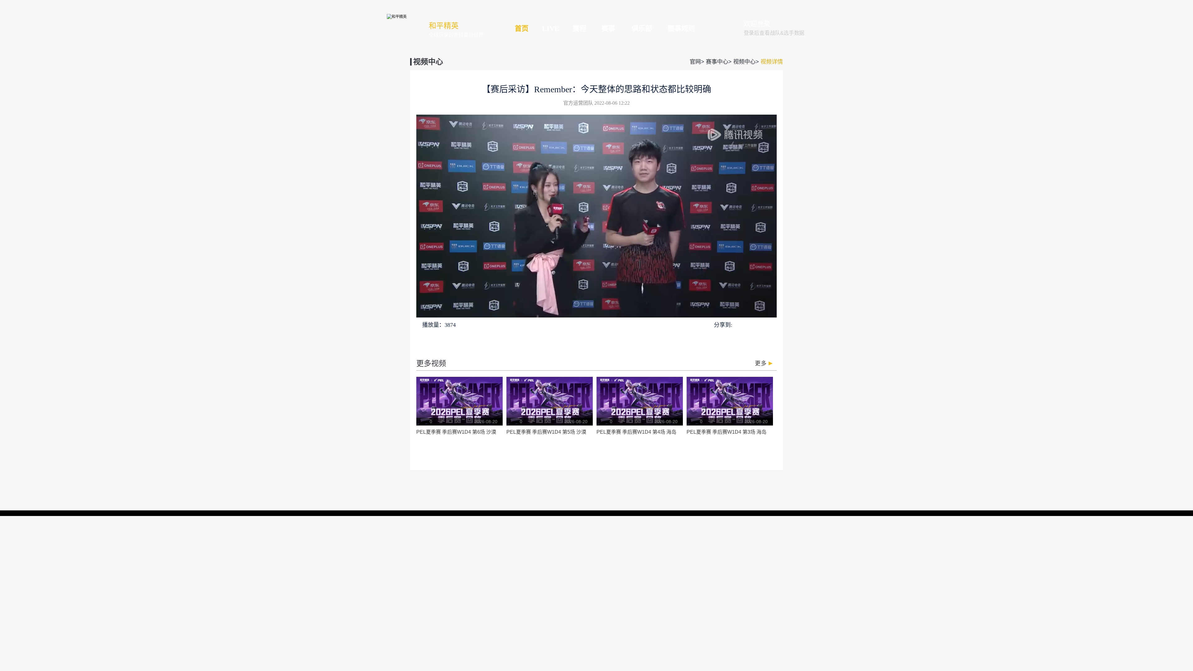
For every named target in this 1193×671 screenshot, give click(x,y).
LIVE (550, 28)
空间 (760, 324)
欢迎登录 (757, 24)
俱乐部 (642, 28)
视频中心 (744, 62)
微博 (771, 324)
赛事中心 (717, 62)
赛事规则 (681, 28)
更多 (761, 363)
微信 (749, 324)
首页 (521, 28)
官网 (695, 62)
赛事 (608, 28)
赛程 (579, 28)
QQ (738, 324)
